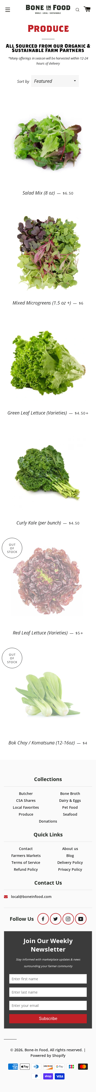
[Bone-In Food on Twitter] (55, 919)
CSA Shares (26, 800)
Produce (26, 814)
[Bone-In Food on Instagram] (68, 919)
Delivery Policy (70, 862)
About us (70, 848)
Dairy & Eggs (70, 800)
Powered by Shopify (48, 1055)
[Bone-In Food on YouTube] (81, 919)
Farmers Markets (26, 855)
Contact (26, 848)
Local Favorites (26, 807)
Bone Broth (70, 793)
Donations (48, 821)
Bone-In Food (36, 1049)
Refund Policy (26, 869)
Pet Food (70, 807)
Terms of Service (26, 862)
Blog (70, 855)
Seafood (70, 814)
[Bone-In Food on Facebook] (43, 919)
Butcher (26, 793)
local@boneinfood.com (31, 896)
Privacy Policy (70, 869)
